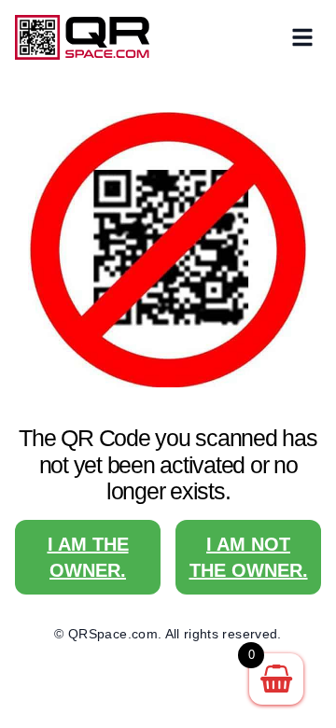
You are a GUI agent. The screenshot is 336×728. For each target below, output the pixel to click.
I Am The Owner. (88, 557)
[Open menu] (302, 38)
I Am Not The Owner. (248, 557)
